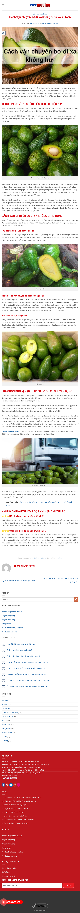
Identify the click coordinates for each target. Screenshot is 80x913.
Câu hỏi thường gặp (9, 868)
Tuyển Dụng (6, 872)
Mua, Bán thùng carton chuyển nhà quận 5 (21, 644)
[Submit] (76, 599)
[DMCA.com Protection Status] (40, 898)
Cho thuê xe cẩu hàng (9, 632)
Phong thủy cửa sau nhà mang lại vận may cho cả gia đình (28, 680)
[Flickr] (18, 785)
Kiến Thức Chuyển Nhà (39, 14)
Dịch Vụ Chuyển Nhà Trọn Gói (12, 612)
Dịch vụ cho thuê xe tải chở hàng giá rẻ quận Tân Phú (26, 668)
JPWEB (43, 910)
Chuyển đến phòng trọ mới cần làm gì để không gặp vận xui (28, 662)
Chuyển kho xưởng (8, 620)
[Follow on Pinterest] (7, 785)
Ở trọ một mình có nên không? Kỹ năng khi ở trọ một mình (27, 686)
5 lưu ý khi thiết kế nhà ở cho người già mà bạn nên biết (26, 674)
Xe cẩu (4, 737)
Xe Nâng (5, 741)
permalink (58, 558)
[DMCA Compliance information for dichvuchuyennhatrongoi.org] (40, 906)
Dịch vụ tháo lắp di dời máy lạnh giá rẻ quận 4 (23, 656)
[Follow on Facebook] (3, 785)
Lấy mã (68, 885)
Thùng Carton (6, 729)
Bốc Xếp (5, 700)
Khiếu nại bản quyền (9, 876)
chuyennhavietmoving (50, 23)
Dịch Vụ (4, 704)
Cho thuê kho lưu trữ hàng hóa (12, 628)
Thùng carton (6, 624)
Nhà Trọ (4, 721)
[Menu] (3, 5)
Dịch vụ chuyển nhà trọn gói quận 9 (19, 650)
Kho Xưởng (6, 708)
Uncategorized (7, 733)
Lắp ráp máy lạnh (8, 716)
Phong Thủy (6, 725)
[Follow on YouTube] (14, 785)
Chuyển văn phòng (8, 616)
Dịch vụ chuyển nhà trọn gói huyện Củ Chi (20, 581)
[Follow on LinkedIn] (11, 785)
